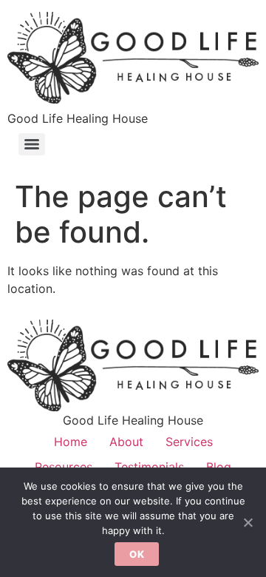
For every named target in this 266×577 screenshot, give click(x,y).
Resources (63, 466)
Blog (218, 466)
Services (189, 441)
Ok (136, 554)
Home (70, 441)
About (126, 441)
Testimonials (149, 466)
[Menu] (31, 144)
